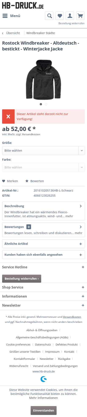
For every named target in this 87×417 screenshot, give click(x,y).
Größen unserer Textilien (25, 351)
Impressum (52, 351)
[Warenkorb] (80, 16)
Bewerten (37, 181)
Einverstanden (43, 410)
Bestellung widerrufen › (22, 279)
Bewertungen (14, 227)
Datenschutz (43, 344)
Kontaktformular (24, 359)
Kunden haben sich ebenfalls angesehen (33, 255)
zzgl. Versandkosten (28, 134)
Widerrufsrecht (18, 366)
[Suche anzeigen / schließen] (49, 16)
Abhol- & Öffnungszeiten (41, 330)
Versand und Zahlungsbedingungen (55, 366)
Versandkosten (72, 317)
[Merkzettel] (59, 16)
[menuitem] (11, 16)
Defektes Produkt (67, 344)
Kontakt (69, 351)
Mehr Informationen (43, 398)
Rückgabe (64, 359)
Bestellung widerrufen (71, 23)
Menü (15, 15)
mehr (69, 216)
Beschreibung (14, 206)
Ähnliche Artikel (16, 244)
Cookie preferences (18, 344)
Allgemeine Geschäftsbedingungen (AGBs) (42, 337)
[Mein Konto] (70, 16)
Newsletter (46, 359)
